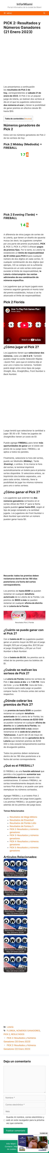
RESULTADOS (17, 1034)
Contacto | (9, 1146)
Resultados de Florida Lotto (23, 823)
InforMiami (24, 4)
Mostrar (28, 119)
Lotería (10, 1027)
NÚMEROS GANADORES (28, 1030)
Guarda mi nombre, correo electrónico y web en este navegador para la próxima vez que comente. (25, 1120)
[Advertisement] (24, 59)
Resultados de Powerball (22, 820)
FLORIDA (11, 1030)
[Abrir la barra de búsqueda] (44, 13)
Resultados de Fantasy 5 (21, 826)
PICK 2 (7, 1034)
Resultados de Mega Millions (23, 817)
